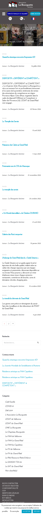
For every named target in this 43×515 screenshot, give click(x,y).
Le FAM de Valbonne (13, 436)
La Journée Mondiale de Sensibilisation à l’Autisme (21, 366)
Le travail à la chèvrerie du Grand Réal (15, 299)
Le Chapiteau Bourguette (14, 432)
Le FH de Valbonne (12, 449)
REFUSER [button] (37, 511)
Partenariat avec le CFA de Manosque (16, 166)
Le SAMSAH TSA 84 (13, 462)
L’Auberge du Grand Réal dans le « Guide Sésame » (20, 258)
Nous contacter (10, 483)
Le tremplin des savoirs (10, 190)
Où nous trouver (10, 486)
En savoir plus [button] (14, 511)
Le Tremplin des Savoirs (10, 121)
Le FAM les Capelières (13, 445)
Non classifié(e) (11, 471)
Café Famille (10, 402)
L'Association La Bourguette (16, 415)
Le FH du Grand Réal (13, 454)
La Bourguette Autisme (16, 66)
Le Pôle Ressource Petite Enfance (17, 458)
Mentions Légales (10, 493)
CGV (4, 491)
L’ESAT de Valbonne (13, 419)
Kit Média (6, 498)
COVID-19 (9, 406)
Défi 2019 (8, 411)
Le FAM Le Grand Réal (14, 441)
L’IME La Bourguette (13, 428)
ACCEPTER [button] (26, 511)
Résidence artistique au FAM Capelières (17, 372)
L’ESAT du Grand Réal (25, 42)
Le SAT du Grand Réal (14, 466)
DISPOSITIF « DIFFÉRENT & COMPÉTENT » (20, 78)
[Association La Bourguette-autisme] (21, 4)
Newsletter (7, 500)
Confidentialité (10, 488)
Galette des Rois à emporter (12, 234)
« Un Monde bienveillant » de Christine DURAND (20, 213)
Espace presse (8, 495)
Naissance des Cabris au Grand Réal (15, 145)
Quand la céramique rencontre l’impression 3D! (18, 57)
